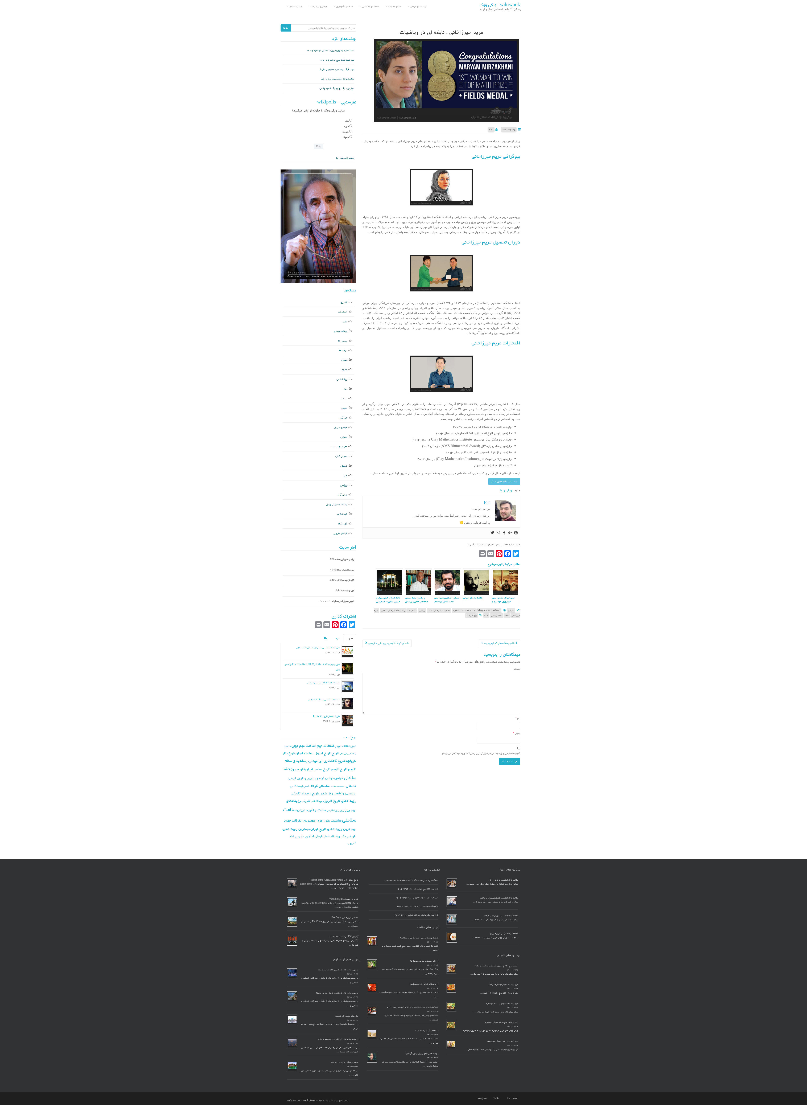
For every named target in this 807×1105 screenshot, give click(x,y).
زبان (345, 388)
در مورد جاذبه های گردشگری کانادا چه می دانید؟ (338, 970)
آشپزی (343, 302)
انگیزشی (287, 746)
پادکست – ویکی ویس (336, 504)
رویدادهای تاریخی (313, 801)
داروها (344, 369)
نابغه (507, 615)
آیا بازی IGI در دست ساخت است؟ (343, 936)
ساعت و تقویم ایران (311, 810)
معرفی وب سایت (339, 446)
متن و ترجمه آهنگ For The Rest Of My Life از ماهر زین (312, 667)
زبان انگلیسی (333, 810)
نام (518, 718)
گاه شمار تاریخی (324, 836)
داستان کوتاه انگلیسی (300, 786)
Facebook (512, 1098)
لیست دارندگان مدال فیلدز (504, 481)
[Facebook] (504, 533)
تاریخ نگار (289, 753)
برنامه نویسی (340, 331)
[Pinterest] (516, 533)
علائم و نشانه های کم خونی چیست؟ (498, 643)
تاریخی (309, 761)
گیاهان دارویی (340, 533)
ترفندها (343, 350)
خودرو (344, 359)
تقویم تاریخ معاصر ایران (322, 769)
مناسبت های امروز (329, 820)
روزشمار (340, 793)
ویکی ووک (340, 836)
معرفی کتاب (341, 456)
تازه (337, 638)
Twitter (496, 1098)
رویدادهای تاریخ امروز (340, 800)
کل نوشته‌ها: (348, 590)
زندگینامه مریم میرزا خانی (393, 610)
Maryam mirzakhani (488, 610)
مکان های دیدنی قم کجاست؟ (346, 1016)
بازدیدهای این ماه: (345, 569)
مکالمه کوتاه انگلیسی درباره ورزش (337, 78)
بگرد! (286, 27)
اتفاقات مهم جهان (303, 745)
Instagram (482, 1098)
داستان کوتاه (320, 785)
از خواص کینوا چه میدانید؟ (426, 1030)
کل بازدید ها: (347, 580)
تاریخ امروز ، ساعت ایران (313, 753)
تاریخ (335, 753)
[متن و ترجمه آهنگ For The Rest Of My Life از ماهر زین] (347, 668)
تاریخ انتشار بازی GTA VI (326, 716)
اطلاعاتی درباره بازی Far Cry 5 (345, 918)
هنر (345, 475)
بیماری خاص (344, 754)
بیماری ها (342, 340)
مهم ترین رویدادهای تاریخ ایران (333, 829)
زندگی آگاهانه (308, 1100)
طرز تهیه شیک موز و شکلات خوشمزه (502, 1041)
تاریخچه (350, 760)
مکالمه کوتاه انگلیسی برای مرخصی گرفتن (501, 916)
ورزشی (343, 485)
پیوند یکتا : (471, 615)
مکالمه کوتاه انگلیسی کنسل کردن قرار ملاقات (499, 898)
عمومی (344, 408)
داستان (351, 785)
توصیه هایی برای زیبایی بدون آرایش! (422, 1053)
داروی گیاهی (297, 778)
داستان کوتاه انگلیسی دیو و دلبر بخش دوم (388, 643)
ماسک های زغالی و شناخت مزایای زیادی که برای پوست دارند (412, 1007)
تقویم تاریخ (348, 769)
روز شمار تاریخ (322, 793)
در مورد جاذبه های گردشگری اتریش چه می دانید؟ (337, 993)
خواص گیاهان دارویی (319, 778)
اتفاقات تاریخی (342, 746)
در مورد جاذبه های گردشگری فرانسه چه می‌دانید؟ (337, 1039)
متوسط (346, 131)
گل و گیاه (342, 523)
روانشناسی (341, 379)
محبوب (350, 638)
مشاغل (343, 437)
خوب (346, 126)
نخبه (486, 615)
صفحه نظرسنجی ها (345, 158)
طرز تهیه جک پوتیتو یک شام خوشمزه (336, 88)
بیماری (352, 753)
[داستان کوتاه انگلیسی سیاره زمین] (347, 686)
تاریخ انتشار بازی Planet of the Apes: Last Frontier (334, 880)
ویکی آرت (342, 494)
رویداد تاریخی (301, 793)
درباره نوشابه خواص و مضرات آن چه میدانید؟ (419, 938)
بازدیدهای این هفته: (344, 559)
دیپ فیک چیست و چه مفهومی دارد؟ (337, 69)
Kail (491, 129)
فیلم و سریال (340, 427)
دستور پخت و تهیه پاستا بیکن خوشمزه (501, 1022)
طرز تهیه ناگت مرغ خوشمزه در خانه (337, 59)
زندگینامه (411, 610)
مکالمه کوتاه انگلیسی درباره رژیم (504, 934)
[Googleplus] (510, 533)
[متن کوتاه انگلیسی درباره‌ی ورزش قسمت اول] (347, 651)
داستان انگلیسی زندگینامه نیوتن (324, 699)
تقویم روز (298, 769)
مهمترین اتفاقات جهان (299, 820)
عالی (347, 120)
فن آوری (343, 417)
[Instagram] (498, 533)
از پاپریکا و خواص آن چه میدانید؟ (424, 984)
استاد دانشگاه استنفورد (464, 610)
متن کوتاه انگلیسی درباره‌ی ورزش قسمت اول (318, 647)
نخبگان (511, 610)
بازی (345, 321)
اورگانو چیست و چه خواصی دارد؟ (424, 961)
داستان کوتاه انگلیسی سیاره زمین (323, 682)
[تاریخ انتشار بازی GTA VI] (347, 720)
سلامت (344, 398)
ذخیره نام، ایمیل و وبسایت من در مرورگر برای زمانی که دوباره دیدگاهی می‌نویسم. (481, 753)
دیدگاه (517, 669)
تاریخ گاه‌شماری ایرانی (329, 760)
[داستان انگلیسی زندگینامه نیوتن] (347, 703)
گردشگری (342, 514)
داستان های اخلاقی (337, 786)
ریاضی (422, 610)
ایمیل (516, 733)
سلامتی (349, 820)
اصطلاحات (342, 311)
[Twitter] (492, 533)
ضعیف (346, 137)
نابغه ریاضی (496, 615)
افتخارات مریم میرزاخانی (439, 610)
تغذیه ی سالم (295, 760)
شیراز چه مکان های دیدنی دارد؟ (344, 1062)
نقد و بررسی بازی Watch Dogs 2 (343, 899)
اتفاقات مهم (325, 745)
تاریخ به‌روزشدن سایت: (343, 601)
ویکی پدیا (506, 490)
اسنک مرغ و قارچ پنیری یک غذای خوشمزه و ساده (330, 50)
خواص (338, 777)
